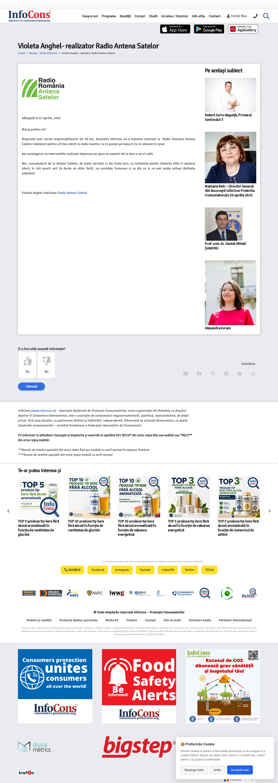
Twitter (189, 570)
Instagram (122, 570)
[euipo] (117, 593)
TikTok (209, 570)
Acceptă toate (240, 769)
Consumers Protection (88, 561)
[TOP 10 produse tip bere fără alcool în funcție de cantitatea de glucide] (89, 497)
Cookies (131, 620)
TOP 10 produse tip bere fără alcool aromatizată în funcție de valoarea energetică (137, 528)
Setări (217, 769)
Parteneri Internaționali (235, 620)
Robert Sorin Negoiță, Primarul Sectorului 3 (228, 117)
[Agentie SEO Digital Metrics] (55, 747)
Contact (150, 620)
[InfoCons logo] (29, 16)
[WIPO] (161, 593)
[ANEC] (73, 593)
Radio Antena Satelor (72, 193)
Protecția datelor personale (78, 620)
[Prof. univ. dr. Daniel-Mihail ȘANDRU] (224, 224)
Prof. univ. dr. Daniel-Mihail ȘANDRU (225, 245)
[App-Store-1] (209, 29)
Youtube (145, 570)
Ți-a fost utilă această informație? (41, 349)
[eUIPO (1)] (183, 593)
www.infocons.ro (43, 411)
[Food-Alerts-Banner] (139, 686)
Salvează (31, 386)
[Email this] (186, 373)
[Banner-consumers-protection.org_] (55, 686)
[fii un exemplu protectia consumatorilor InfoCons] (223, 686)
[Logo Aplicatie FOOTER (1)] (205, 593)
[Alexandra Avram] (230, 292)
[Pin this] (239, 373)
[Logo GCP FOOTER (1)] (227, 593)
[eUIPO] (139, 593)
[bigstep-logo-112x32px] (139, 746)
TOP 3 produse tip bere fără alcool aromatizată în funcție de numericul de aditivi (238, 528)
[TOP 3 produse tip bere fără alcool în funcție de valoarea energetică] (189, 497)
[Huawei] (243, 29)
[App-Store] (175, 29)
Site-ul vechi (172, 620)
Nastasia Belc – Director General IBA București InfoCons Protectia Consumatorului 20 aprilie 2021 (230, 191)
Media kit (111, 620)
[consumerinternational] (51, 593)
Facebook (97, 570)
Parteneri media (200, 620)
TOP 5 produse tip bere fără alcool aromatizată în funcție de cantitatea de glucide (38, 528)
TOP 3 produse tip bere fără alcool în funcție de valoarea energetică (189, 525)
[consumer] (29, 593)
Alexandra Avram (218, 328)
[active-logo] (249, 593)
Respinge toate (194, 769)
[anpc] (95, 593)
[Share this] (199, 373)
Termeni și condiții (39, 620)
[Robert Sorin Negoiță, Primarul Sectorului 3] (230, 95)
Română (235, 779)
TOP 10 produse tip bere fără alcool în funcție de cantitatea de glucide (86, 525)
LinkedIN (168, 570)
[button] (266, 16)
